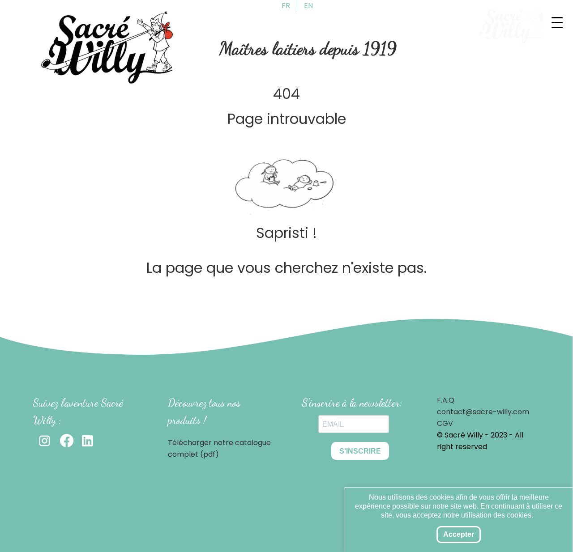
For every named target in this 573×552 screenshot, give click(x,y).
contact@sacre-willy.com (483, 412)
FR (286, 5)
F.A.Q (445, 400)
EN (308, 5)
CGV (445, 423)
